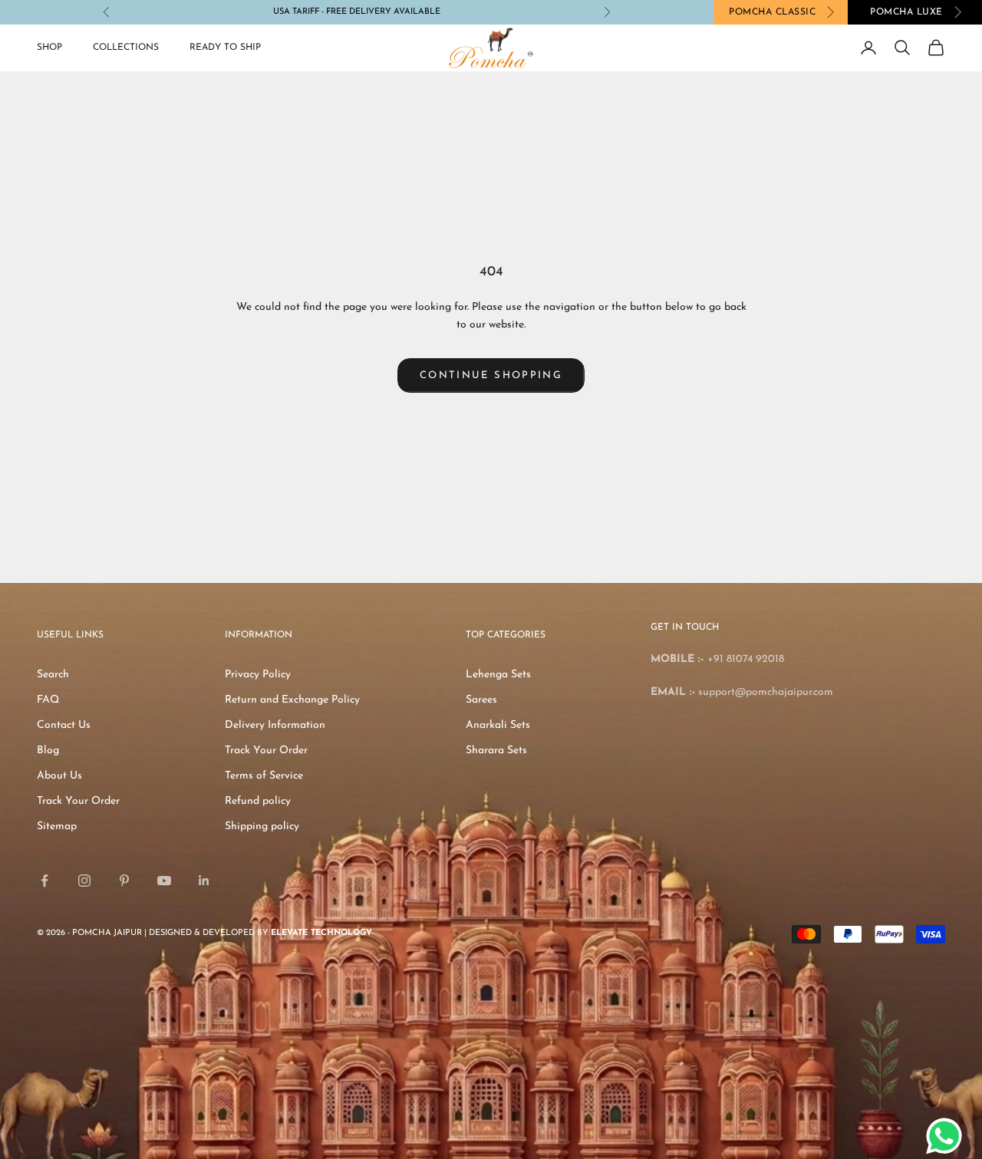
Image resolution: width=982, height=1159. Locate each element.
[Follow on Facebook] (44, 880)
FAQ (48, 700)
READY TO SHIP (225, 47)
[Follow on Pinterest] (124, 880)
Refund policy (258, 801)
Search (53, 674)
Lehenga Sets (498, 674)
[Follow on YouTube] (164, 880)
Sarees (481, 700)
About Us (59, 776)
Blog (48, 750)
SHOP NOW (389, 12)
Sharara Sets (496, 750)
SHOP (49, 47)
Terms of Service (264, 776)
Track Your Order (78, 801)
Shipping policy (262, 826)
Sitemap (57, 826)
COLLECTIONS (126, 47)
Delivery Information (275, 725)
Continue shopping (491, 375)
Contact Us (64, 725)
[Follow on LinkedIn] (204, 880)
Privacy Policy (258, 674)
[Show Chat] (948, 1136)
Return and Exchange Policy (292, 700)
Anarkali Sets (498, 725)
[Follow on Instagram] (84, 880)
